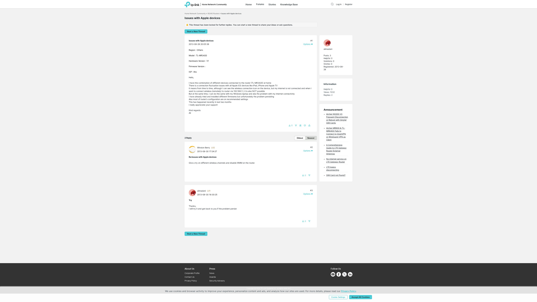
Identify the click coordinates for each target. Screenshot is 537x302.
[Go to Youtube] (333, 274)
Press (212, 268)
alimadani (201, 191)
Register (348, 4)
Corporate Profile (192, 273)
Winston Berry (203, 147)
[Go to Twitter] (344, 274)
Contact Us (189, 277)
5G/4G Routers (213, 13)
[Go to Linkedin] (350, 274)
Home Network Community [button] (214, 4)
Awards (212, 277)
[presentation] (192, 149)
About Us (189, 268)
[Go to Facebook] (338, 274)
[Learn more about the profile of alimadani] (193, 192)
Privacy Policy (191, 280)
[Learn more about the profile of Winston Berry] (193, 149)
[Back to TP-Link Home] (192, 4)
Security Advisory (217, 280)
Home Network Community (195, 13)
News (211, 273)
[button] (248, 4)
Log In (338, 4)
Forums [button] (260, 4)
